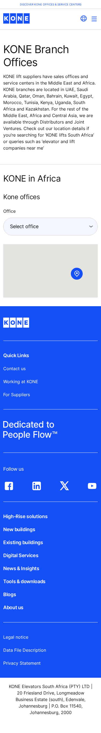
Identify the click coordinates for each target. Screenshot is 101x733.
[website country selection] (83, 18)
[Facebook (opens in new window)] (9, 484)
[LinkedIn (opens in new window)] (36, 484)
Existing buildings (23, 542)
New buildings (19, 529)
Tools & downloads (24, 581)
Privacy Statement (22, 663)
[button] (77, 274)
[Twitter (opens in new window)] (64, 484)
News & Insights (21, 568)
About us (13, 607)
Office (9, 211)
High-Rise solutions (25, 516)
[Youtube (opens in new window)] (92, 484)
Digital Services (20, 555)
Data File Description (24, 650)
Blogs (9, 594)
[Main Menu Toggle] (94, 18)
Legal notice (15, 637)
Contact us (14, 368)
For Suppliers (16, 394)
